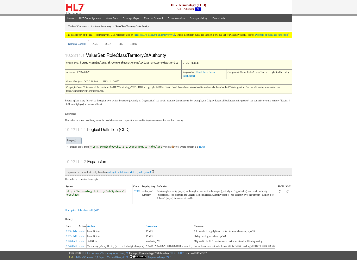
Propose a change (157, 257)
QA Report (100, 257)
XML (95, 43)
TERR (202, 146)
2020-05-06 (71, 241)
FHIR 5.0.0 (175, 253)
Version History (115, 257)
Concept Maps (131, 18)
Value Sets (112, 18)
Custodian (151, 226)
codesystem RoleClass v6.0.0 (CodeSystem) (129, 172)
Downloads (218, 18)
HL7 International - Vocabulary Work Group (103, 253)
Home (70, 18)
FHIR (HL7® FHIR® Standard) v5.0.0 (153, 34)
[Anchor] (169, 55)
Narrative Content (77, 43)
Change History (198, 18)
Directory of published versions (270, 34)
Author (91, 226)
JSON (108, 43)
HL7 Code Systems (90, 18)
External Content (153, 18)
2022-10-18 (71, 236)
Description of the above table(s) (81, 210)
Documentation (176, 18)
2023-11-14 (71, 231)
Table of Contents (84, 257)
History (133, 43)
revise (81, 231)
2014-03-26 (71, 246)
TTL (120, 43)
